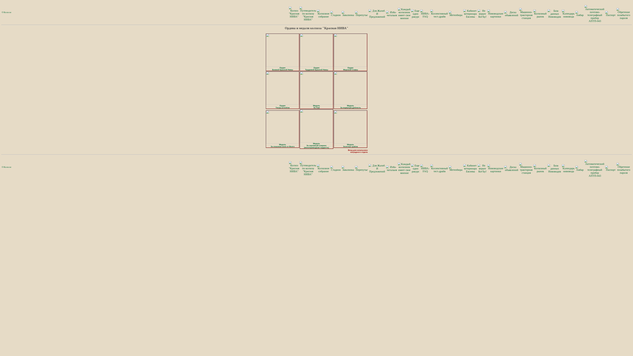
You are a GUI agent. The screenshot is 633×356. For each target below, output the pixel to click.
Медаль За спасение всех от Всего (283, 146)
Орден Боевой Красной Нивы (282, 69)
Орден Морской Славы (350, 69)
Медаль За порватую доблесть (350, 107)
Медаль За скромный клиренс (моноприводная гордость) (316, 145)
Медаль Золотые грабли (350, 146)
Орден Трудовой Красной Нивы (316, 69)
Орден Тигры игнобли (283, 107)
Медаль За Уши (316, 107)
